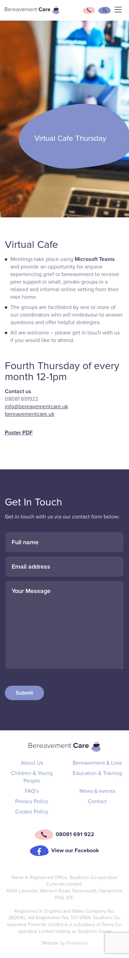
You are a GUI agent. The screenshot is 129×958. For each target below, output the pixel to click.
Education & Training (97, 773)
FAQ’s (32, 791)
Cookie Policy (31, 811)
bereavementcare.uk (29, 414)
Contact (97, 801)
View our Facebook (75, 850)
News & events (97, 791)
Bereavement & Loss (97, 763)
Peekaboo (77, 943)
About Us (32, 763)
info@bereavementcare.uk (36, 406)
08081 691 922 (75, 834)
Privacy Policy (31, 801)
